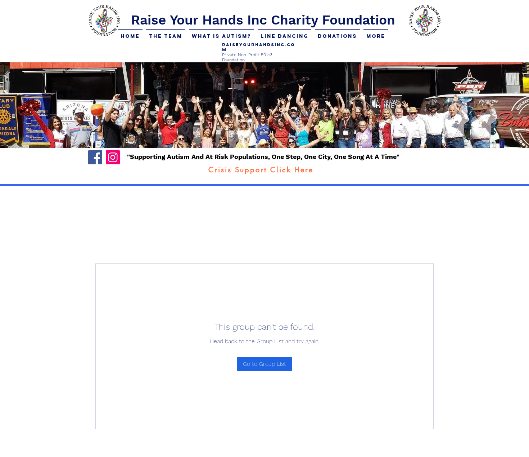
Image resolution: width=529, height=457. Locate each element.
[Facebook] (95, 157)
